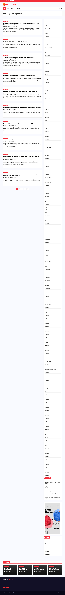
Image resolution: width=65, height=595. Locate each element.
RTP (45, 93)
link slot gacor (47, 55)
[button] (59, 8)
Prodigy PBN (11, 579)
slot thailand (47, 280)
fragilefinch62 (14, 26)
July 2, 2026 (6, 109)
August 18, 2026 (7, 26)
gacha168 (46, 112)
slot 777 (46, 255)
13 (24, 188)
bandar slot (47, 445)
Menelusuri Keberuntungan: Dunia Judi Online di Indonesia (19, 75)
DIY (45, 543)
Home (8, 8)
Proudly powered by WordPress (8, 592)
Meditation (47, 551)
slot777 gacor (47, 356)
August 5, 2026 (38, 571)
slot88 (46, 25)
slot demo (47, 125)
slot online (47, 196)
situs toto (47, 364)
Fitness (46, 546)
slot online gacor (48, 20)
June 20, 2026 (6, 159)
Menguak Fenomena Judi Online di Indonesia (15, 41)
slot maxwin (47, 82)
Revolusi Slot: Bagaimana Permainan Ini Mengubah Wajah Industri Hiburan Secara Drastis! (52, 482)
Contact (18, 8)
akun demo (47, 152)
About (12, 8)
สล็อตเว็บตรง (47, 71)
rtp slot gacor (47, 215)
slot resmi (47, 109)
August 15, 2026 (23, 571)
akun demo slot (48, 169)
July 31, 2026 (52, 571)
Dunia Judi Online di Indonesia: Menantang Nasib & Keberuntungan (21, 123)
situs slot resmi (48, 104)
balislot (46, 212)
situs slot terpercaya (49, 47)
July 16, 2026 (6, 93)
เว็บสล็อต (46, 33)
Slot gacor (47, 442)
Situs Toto (47, 223)
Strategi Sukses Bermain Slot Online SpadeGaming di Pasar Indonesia (22, 107)
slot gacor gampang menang (50, 369)
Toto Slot (46, 388)
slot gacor (47, 36)
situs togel (47, 139)
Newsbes (17, 592)
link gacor (46, 74)
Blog (45, 540)
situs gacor (47, 44)
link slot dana (47, 85)
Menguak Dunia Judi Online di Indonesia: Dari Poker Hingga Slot (20, 91)
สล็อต (46, 39)
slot (45, 22)
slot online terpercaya (49, 79)
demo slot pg (47, 171)
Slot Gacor (47, 448)
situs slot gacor (48, 28)
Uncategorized (6, 21)
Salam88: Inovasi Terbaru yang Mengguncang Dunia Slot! (18, 140)
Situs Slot (46, 90)
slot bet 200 (47, 226)
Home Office (47, 548)
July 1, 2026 (6, 125)
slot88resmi (47, 209)
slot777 (46, 236)
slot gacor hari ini (48, 106)
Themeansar (22, 592)
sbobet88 (46, 120)
